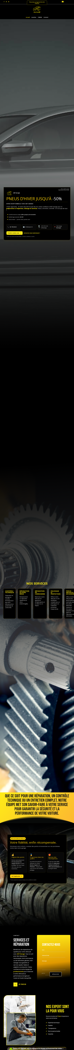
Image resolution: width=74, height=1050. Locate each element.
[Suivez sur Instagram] (6, 2)
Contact (46, 17)
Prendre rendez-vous (13, 233)
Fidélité (40, 17)
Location (33, 17)
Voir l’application (15, 876)
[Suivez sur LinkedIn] (9, 2)
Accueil (28, 17)
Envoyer (56, 974)
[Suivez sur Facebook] (4, 2)
